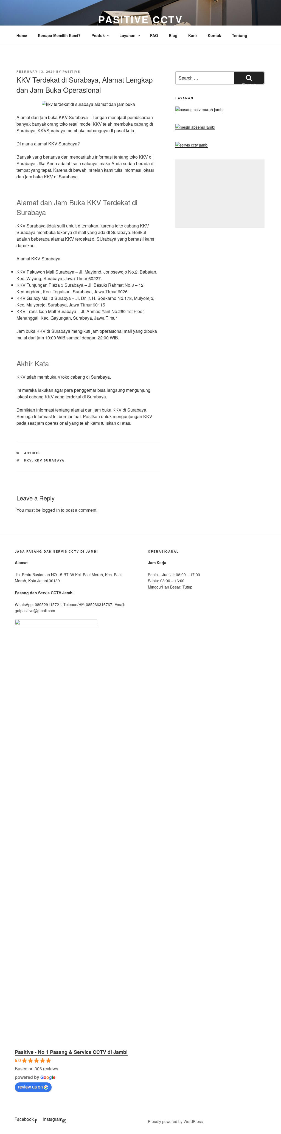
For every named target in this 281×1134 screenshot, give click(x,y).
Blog (173, 35)
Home (21, 35)
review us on (30, 1087)
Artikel (32, 453)
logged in (51, 510)
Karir (192, 35)
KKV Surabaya (50, 460)
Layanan (127, 35)
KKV (28, 460)
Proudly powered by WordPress (175, 1121)
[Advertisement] (220, 193)
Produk (98, 35)
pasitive (71, 71)
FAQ (154, 35)
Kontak (214, 35)
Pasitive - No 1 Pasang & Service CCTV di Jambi (71, 1052)
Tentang (239, 35)
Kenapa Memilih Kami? (59, 35)
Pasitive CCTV (140, 19)
